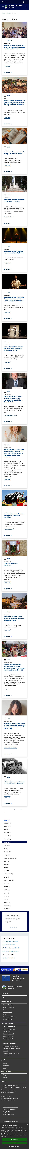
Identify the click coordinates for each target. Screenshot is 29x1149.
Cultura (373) (7, 842)
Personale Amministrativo (10, 1017)
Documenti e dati (7, 1019)
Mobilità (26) (7, 867)
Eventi (5, 1077)
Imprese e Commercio (8, 1034)
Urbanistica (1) (7, 906)
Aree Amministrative (8, 1007)
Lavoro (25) (6, 864)
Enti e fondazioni (7, 1012)
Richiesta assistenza (8, 1114)
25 (21, 809)
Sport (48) (6, 893)
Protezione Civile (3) (9, 880)
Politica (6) (6, 877)
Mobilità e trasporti (8, 1039)
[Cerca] (26, 7)
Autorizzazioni (7, 1056)
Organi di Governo (8, 1005)
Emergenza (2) (7, 855)
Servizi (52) (6, 887)
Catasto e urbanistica (8, 1036)
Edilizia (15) (6, 848)
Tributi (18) (6, 896)
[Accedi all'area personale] (23, 2)
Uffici (4, 1009)
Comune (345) (7, 839)
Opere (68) (6, 871)
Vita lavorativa (7, 1031)
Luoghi (5, 1075)
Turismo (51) (7, 899)
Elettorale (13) (7, 852)
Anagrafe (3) (7, 829)
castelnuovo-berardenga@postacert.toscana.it (9, 1097)
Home (3, 13)
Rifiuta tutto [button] (14, 1143)
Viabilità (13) (7, 909)
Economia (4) (7, 845)
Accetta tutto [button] (14, 1139)
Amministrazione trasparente (10, 1121)
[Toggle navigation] (3, 6)
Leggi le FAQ (6, 1112)
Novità (8, 13)
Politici (5, 1014)
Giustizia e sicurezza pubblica (10, 1046)
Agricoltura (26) (8, 823)
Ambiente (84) (7, 826)
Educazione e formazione (9, 1044)
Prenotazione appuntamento (10, 1107)
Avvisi (4, 1068)
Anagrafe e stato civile (9, 1027)
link (6, 1136)
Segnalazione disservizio (9, 1109)
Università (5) (7, 902)
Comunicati (9, 40)
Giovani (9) (6, 861)
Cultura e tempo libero (9, 1029)
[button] (14, 1146)
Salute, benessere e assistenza (11, 1053)
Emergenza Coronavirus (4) (10, 858)
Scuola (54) (6, 883)
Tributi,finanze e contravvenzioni (11, 1048)
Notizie (8, 95)
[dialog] (14, 1136)
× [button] (27, 1124)
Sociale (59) (6, 890)
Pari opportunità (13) (9, 874)
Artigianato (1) (7, 833)
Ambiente (5, 1051)
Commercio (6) (7, 836)
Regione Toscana (6, 2)
